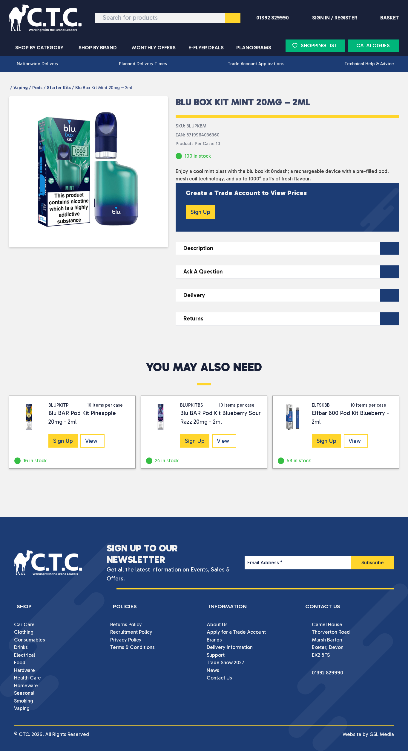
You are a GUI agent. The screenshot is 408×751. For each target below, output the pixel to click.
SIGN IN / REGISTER (334, 18)
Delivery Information (230, 647)
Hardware (24, 670)
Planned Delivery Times (143, 63)
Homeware (26, 685)
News (213, 670)
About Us (217, 624)
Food (19, 662)
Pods (37, 87)
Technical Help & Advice (369, 63)
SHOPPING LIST (319, 45)
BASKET (389, 18)
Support (216, 655)
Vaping (20, 87)
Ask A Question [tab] (203, 271)
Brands (214, 640)
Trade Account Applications (256, 63)
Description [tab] (198, 248)
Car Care (24, 624)
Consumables (29, 640)
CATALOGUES (373, 45)
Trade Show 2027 (225, 662)
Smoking (23, 701)
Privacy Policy (126, 640)
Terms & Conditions (132, 647)
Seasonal (24, 693)
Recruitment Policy (131, 632)
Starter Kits (59, 87)
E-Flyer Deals (206, 48)
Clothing (23, 632)
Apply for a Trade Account (236, 632)
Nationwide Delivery (37, 63)
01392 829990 (272, 18)
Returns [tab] (193, 318)
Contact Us (219, 678)
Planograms (253, 48)
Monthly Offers (154, 48)
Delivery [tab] (194, 295)
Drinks (21, 647)
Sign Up (200, 212)
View (91, 440)
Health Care (27, 678)
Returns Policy (126, 624)
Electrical (24, 655)
